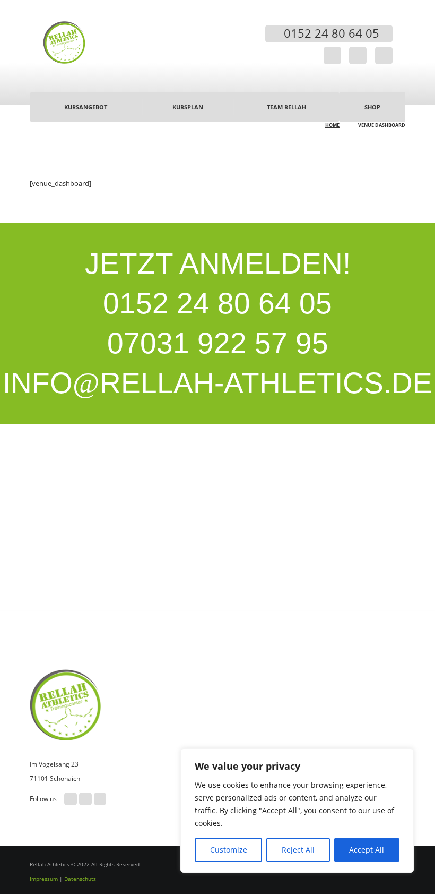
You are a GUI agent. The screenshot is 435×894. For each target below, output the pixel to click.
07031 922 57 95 (217, 343)
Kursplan (187, 107)
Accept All (366, 850)
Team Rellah (286, 107)
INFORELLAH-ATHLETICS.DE (217, 383)
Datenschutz (80, 878)
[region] (297, 810)
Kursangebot (85, 107)
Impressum (44, 878)
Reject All (298, 850)
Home (332, 125)
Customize (228, 850)
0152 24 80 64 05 (217, 303)
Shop (372, 107)
